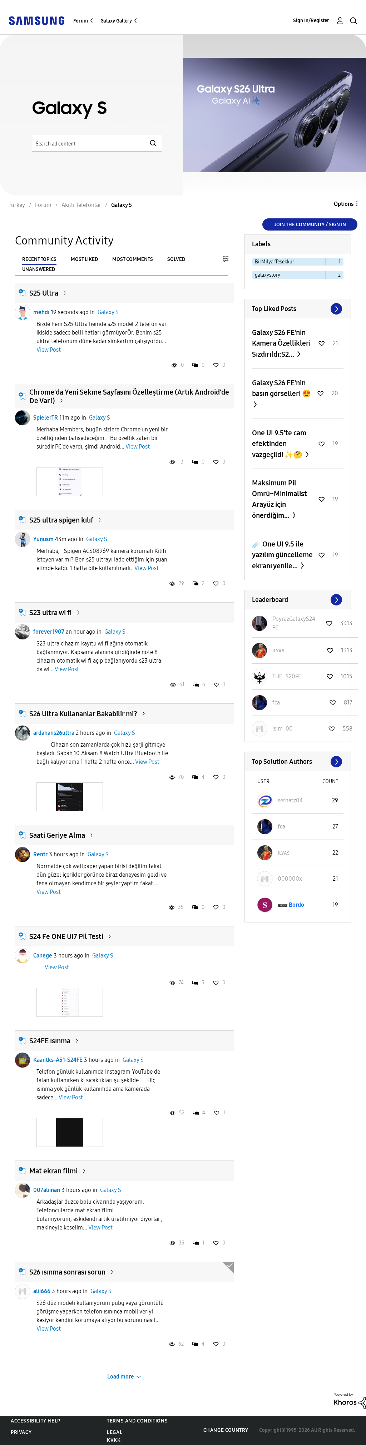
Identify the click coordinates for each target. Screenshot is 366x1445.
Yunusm (43, 539)
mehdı (41, 312)
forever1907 (48, 631)
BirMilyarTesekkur (274, 262)
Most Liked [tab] (84, 259)
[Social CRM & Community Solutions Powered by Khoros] (350, 1400)
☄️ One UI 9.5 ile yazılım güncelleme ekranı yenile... (282, 555)
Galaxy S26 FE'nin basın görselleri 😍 (281, 388)
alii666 (41, 1291)
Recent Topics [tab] (39, 259)
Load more (120, 1376)
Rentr (40, 854)
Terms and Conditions (137, 1421)
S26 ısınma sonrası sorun (67, 1272)
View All (298, 308)
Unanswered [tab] (38, 269)
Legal (114, 1432)
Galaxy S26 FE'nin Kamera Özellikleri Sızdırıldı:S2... (281, 343)
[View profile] (22, 312)
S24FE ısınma (49, 1040)
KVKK (113, 1440)
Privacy (21, 1432)
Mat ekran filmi (53, 1171)
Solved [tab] (176, 259)
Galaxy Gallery (116, 21)
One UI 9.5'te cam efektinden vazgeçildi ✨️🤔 (279, 444)
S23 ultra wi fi (50, 612)
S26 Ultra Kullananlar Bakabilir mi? (83, 713)
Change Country (225, 1430)
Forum (80, 21)
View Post (48, 349)
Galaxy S (108, 312)
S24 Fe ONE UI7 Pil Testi (66, 936)
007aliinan (46, 1190)
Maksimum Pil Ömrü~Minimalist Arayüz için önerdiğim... (279, 499)
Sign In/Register (311, 21)
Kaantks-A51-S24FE (58, 1059)
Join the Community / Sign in (310, 225)
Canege (42, 955)
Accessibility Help (35, 1421)
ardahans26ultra (53, 732)
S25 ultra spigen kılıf (61, 520)
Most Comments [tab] (132, 259)
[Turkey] (36, 20)
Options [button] (343, 204)
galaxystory (267, 275)
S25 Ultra (43, 293)
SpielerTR (45, 417)
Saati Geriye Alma (57, 835)
